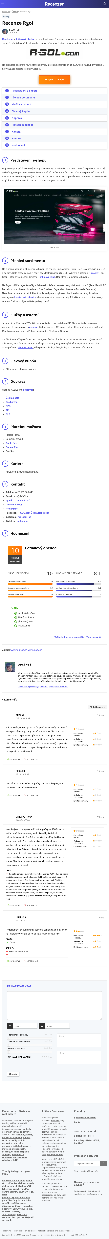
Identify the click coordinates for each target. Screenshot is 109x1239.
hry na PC (23, 1189)
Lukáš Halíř (14, 30)
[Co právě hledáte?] (103, 1163)
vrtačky (13, 1209)
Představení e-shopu (24, 90)
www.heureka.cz (18, 650)
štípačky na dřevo (11, 1206)
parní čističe (8, 1200)
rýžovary (20, 1134)
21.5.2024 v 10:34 (23, 718)
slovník (94, 1171)
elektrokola (8, 1186)
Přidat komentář (93, 637)
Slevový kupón (21, 111)
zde (71, 1231)
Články (15, 12)
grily (15, 1189)
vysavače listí (25, 1209)
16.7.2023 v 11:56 (23, 820)
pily (18, 1200)
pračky (28, 1134)
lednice (26, 1137)
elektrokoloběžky (23, 1186)
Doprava (17, 118)
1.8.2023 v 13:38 (22, 774)
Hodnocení (18, 145)
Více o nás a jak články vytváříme (33, 687)
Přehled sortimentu (23, 97)
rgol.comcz (23, 521)
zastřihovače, (9, 1214)
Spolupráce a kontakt (58, 687)
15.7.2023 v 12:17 (23, 920)
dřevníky (12, 1183)
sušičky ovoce (18, 1203)
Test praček (18, 1217)
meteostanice (22, 1197)
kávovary (23, 1192)
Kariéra (16, 131)
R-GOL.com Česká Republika (33, 513)
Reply (101, 715)
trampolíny (27, 1206)
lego (31, 1192)
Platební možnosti (22, 124)
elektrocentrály (26, 1183)
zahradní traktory (11, 1211)
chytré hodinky (9, 1192)
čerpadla (6, 1180)
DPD (8, 406)
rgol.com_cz (24, 517)
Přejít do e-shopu (54, 79)
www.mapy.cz (35, 650)
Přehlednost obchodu (18, 1035)
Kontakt (16, 138)
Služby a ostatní (21, 104)
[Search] (104, 4)
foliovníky (7, 1189)
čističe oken (18, 1180)
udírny (5, 1209)
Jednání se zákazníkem (19, 1041)
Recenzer (6, 12)
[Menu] (3, 4)
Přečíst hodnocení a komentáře (69, 637)
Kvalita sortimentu (16, 1048)
